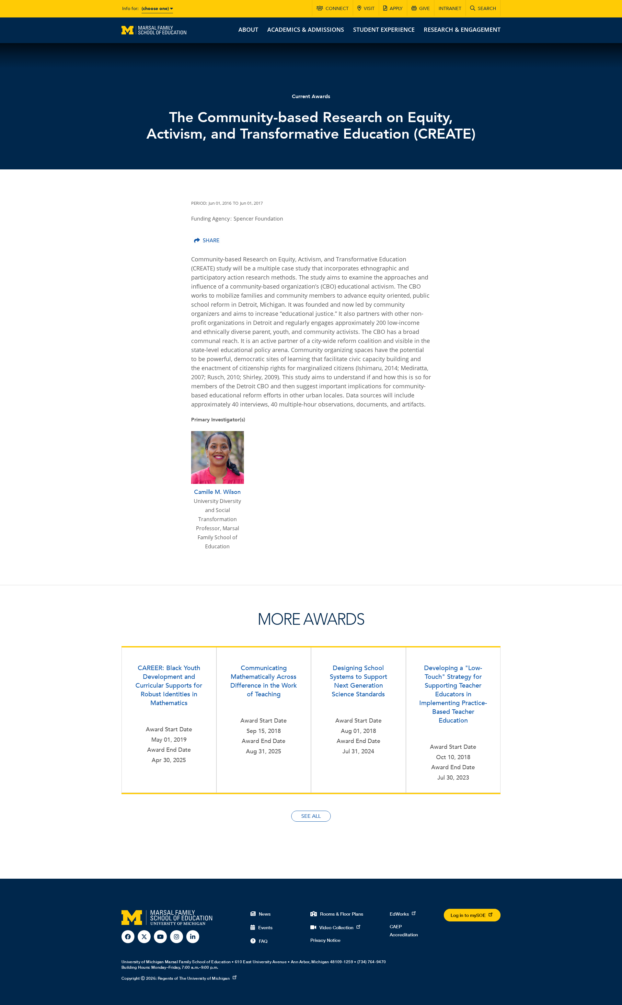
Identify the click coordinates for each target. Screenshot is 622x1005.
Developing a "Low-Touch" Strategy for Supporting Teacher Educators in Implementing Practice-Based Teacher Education (453, 694)
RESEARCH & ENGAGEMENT (462, 29)
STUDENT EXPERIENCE (384, 29)
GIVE (424, 9)
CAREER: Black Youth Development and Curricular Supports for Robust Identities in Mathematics (168, 685)
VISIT (369, 9)
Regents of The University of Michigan (194, 978)
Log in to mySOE (468, 915)
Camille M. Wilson (217, 492)
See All (311, 816)
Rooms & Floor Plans (341, 914)
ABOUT (248, 29)
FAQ (263, 941)
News (265, 914)
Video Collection (336, 927)
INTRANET (450, 9)
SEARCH (487, 9)
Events (265, 927)
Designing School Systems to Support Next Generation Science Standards (358, 681)
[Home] (153, 29)
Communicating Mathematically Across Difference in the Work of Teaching (263, 681)
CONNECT (337, 9)
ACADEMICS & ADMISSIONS (305, 29)
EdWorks (399, 914)
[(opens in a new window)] (206, 240)
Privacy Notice (325, 940)
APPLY (396, 9)
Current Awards (311, 96)
